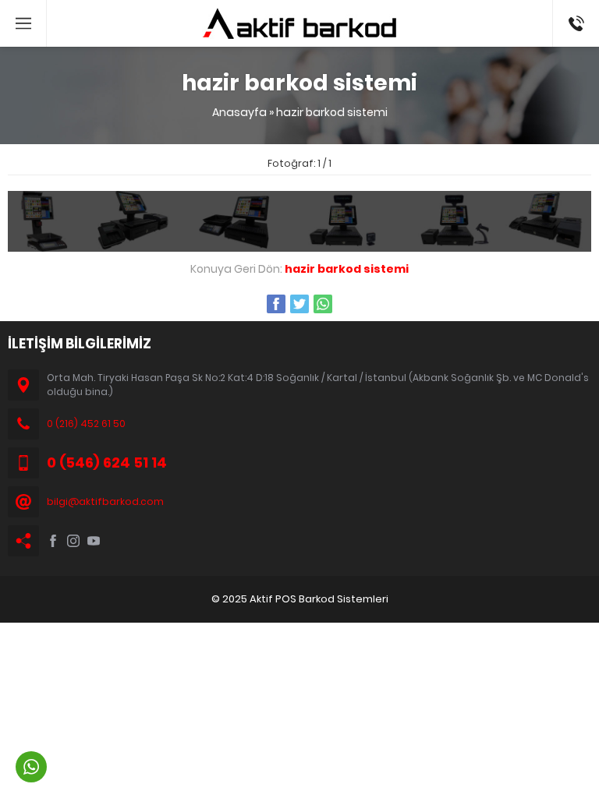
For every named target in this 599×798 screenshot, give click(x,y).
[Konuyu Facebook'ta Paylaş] (276, 304)
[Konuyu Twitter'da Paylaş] (299, 304)
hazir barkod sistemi (332, 112)
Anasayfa (239, 112)
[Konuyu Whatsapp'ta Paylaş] (323, 304)
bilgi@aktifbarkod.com (105, 501)
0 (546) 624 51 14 (576, 16)
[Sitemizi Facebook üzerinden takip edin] (53, 541)
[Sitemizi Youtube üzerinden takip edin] (93, 541)
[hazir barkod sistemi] (299, 243)
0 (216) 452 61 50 (86, 423)
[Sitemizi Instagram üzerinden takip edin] (73, 541)
